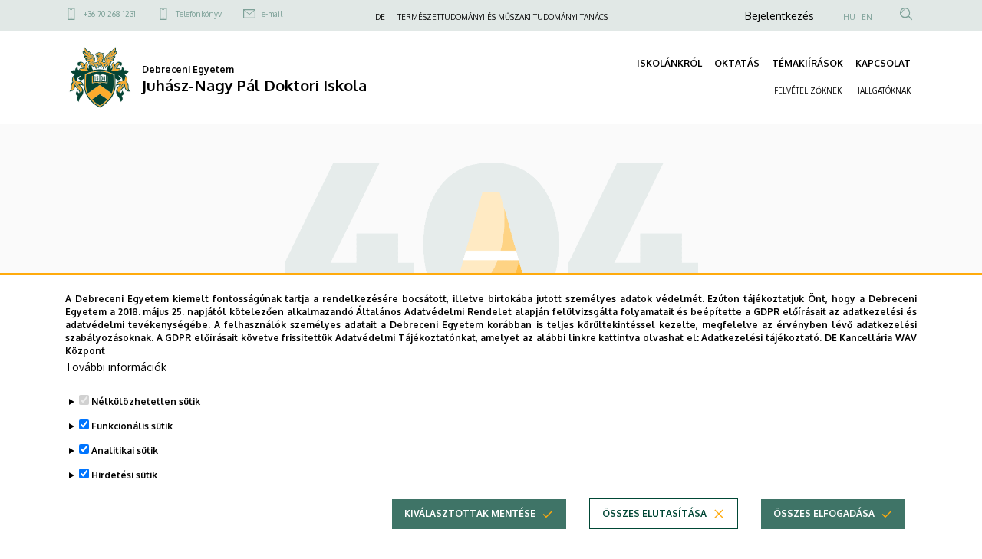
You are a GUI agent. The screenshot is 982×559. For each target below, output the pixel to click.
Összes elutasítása (654, 513)
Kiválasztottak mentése (469, 513)
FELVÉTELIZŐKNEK (808, 90)
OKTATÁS (737, 63)
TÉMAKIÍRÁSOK (807, 63)
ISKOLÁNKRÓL (669, 63)
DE (380, 16)
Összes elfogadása (824, 513)
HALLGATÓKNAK (882, 90)
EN (867, 16)
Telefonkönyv (199, 13)
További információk (115, 366)
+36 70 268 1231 (110, 13)
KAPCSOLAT (883, 63)
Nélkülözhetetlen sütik (145, 401)
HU (849, 16)
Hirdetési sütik (124, 475)
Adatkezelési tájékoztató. (761, 337)
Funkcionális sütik (132, 426)
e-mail (272, 13)
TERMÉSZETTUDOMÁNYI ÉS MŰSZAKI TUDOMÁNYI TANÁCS (502, 16)
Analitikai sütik (124, 450)
